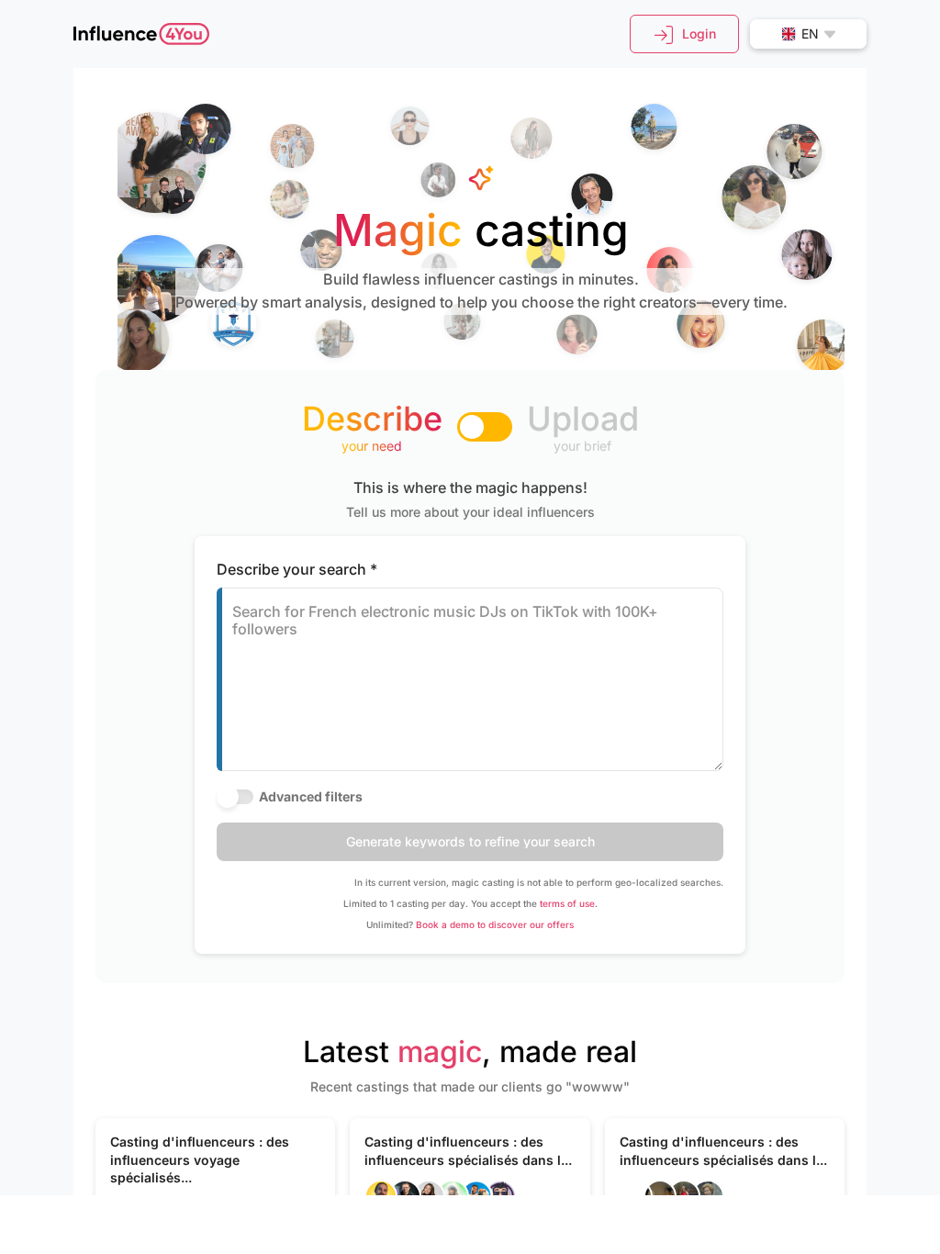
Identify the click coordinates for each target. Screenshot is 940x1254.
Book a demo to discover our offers (495, 924)
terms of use (567, 903)
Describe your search (297, 569)
